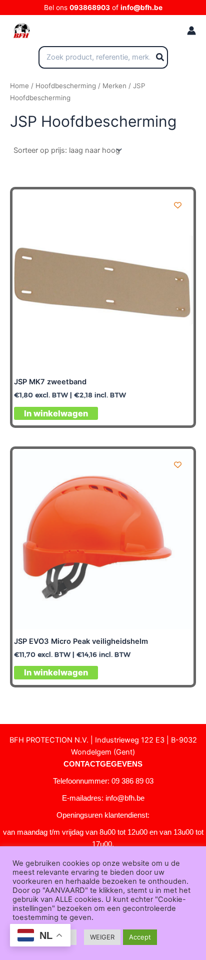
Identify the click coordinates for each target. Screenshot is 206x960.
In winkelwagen (56, 413)
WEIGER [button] (102, 937)
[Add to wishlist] (177, 205)
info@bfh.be (141, 8)
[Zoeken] (160, 57)
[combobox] (103, 57)
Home (19, 86)
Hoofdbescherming (66, 86)
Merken (114, 86)
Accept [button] (140, 937)
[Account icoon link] (191, 30)
